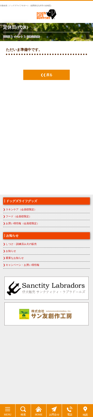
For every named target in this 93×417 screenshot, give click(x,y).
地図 (85, 414)
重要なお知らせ (15, 257)
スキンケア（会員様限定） (21, 209)
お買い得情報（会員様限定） (22, 223)
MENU (7, 414)
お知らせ (11, 251)
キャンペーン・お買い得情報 (22, 264)
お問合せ (54, 414)
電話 (69, 414)
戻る (49, 74)
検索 (23, 414)
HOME (38, 414)
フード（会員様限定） (19, 216)
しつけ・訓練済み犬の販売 (21, 244)
